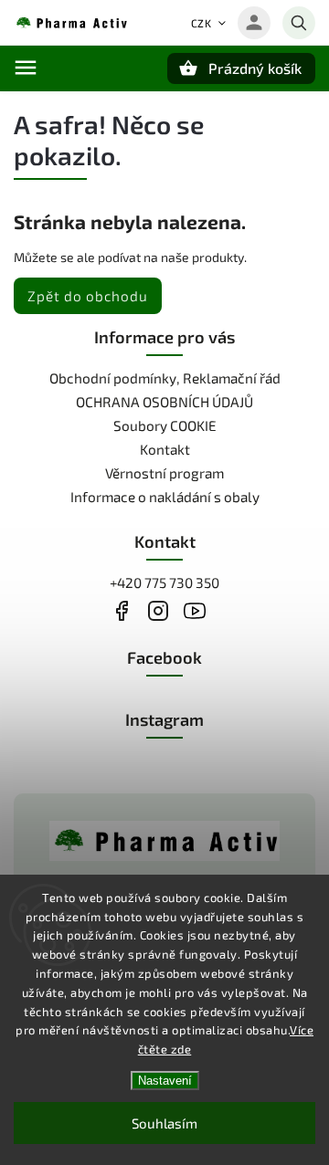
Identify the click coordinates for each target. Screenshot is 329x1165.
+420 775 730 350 (164, 582)
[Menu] (25, 67)
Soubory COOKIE (165, 425)
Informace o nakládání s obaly (165, 496)
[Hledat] (298, 22)
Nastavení (165, 1080)
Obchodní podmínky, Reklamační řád (165, 378)
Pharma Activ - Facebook (121, 611)
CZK (201, 22)
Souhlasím (164, 1123)
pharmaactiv (157, 611)
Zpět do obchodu (87, 296)
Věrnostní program (164, 473)
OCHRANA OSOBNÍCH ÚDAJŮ (164, 402)
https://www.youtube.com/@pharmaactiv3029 (194, 611)
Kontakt (165, 449)
